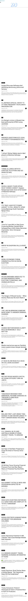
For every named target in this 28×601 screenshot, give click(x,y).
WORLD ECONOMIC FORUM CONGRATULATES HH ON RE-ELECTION (11, 261)
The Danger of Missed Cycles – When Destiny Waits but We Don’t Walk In (13, 297)
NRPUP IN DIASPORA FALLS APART (13, 245)
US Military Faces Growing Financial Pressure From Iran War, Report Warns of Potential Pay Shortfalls (13, 467)
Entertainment (4, 166)
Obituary (3, 358)
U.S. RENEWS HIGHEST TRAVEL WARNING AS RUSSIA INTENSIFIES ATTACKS (13, 555)
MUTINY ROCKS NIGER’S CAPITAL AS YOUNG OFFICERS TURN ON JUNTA (13, 378)
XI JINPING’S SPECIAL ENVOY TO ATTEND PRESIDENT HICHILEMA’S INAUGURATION (13, 104)
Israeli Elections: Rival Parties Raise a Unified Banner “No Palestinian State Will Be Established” (13, 572)
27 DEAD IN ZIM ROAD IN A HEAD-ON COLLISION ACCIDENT (13, 362)
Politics (3, 82)
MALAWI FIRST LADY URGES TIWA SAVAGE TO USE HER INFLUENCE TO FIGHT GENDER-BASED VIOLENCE (13, 416)
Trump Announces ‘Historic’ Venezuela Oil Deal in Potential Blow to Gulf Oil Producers (13, 589)
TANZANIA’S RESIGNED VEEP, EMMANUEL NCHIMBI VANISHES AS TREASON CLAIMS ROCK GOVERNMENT (13, 396)
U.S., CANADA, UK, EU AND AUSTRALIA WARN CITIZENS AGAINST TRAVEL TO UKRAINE (12, 433)
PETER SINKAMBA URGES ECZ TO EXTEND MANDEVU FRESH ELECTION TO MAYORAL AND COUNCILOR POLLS (13, 279)
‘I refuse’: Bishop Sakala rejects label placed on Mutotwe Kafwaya (13, 154)
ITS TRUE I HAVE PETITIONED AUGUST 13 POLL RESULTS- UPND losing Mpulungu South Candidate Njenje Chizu (13, 208)
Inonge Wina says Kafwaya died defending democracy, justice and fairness (12, 87)
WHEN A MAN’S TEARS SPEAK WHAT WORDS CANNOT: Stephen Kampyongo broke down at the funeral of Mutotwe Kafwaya (13, 188)
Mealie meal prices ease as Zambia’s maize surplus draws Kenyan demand (13, 346)
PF (2, 100)
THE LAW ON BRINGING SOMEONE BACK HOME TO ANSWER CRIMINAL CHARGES (13, 312)
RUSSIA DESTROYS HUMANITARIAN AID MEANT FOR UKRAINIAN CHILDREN (13, 519)
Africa (3, 373)
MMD (3, 293)
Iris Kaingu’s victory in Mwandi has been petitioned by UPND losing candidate (12, 122)
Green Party (4, 274)
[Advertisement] (14, 22)
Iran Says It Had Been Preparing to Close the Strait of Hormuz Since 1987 (12, 450)
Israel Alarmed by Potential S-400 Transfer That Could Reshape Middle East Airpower (13, 537)
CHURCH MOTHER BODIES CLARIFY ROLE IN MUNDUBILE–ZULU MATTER (13, 329)
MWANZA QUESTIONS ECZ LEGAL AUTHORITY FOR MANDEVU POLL (13, 138)
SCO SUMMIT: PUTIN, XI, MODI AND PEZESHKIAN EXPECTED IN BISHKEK (13, 484)
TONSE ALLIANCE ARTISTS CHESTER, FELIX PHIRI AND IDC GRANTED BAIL (12, 170)
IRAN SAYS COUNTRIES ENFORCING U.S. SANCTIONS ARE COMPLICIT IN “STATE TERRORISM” (13, 502)
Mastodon (2, 0)
